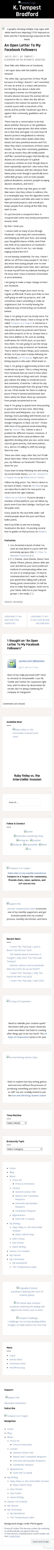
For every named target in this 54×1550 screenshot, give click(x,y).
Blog (12, 1172)
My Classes (15, 1255)
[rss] (28, 848)
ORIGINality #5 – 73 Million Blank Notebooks (40, 620)
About (12, 1176)
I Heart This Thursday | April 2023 (27, 980)
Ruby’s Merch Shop (24, 1234)
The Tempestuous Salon (24, 1266)
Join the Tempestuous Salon (21, 908)
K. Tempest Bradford (27, 11)
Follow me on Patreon (15, 497)
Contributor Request (25, 1210)
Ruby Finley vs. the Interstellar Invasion (29, 1481)
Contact (16, 1188)
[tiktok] (42, 844)
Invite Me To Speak (24, 1218)
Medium (42, 531)
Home (13, 1168)
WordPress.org (17, 1367)
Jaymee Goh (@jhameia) (31, 660)
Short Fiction (18, 1238)
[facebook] (16, 844)
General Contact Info (25, 1191)
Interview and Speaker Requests (29, 1460)
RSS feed (36, 485)
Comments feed (17, 1363)
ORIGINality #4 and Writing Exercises (12, 620)
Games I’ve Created (19, 1251)
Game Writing (19, 1246)
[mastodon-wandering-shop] (28, 835)
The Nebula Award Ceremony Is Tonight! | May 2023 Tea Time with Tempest (24, 958)
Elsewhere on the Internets (19, 60)
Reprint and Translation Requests (29, 1456)
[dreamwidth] (30, 844)
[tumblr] (28, 831)
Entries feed (16, 1359)
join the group (25, 357)
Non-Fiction (18, 1242)
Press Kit (17, 1179)
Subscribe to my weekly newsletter (27, 873)
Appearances (18, 1215)
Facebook (18, 602)
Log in (12, 1355)
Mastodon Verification (15, 1403)
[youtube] (35, 839)
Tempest (28, 56)
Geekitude (40, 60)
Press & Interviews (25, 1183)
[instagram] (22, 839)
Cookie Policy (14, 1536)
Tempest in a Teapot (21, 323)
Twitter (16, 429)
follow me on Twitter (34, 477)
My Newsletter (19, 1262)
